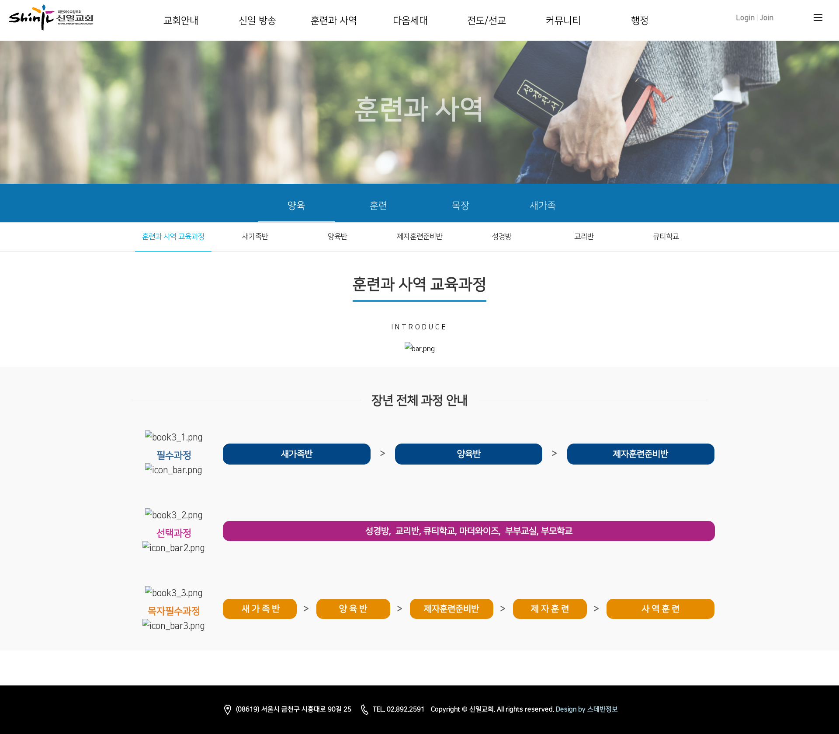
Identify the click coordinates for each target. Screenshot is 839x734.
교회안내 (180, 20)
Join (767, 18)
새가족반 (255, 237)
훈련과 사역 (334, 20)
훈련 (378, 205)
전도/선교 (486, 20)
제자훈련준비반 (420, 237)
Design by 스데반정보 (587, 709)
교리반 (584, 237)
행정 (639, 20)
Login (745, 18)
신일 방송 (257, 20)
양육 (296, 205)
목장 (460, 205)
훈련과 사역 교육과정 (173, 237)
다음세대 (410, 20)
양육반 (337, 237)
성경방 (502, 237)
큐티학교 (666, 237)
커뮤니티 (563, 20)
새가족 (543, 205)
